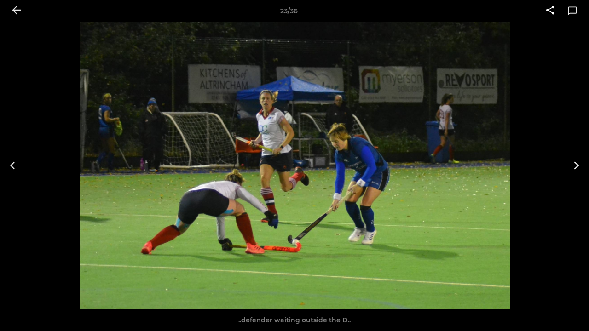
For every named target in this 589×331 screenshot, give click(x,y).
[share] (550, 11)
